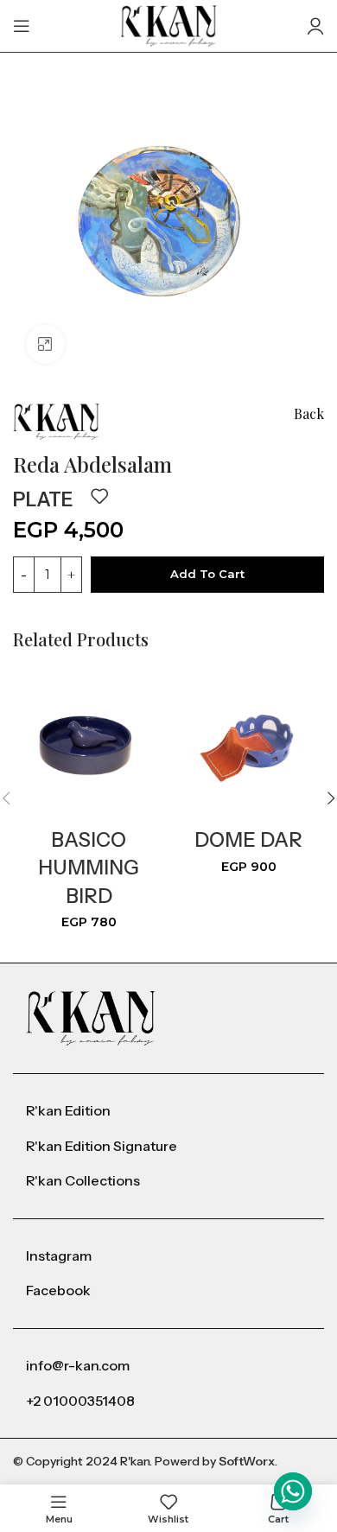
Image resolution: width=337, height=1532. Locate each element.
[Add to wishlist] (99, 496)
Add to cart (207, 574)
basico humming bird (88, 867)
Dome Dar (248, 840)
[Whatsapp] (293, 1491)
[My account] (315, 26)
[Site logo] (169, 24)
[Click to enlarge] (45, 344)
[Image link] (91, 1017)
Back (309, 413)
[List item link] (168, 1111)
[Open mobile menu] (21, 26)
